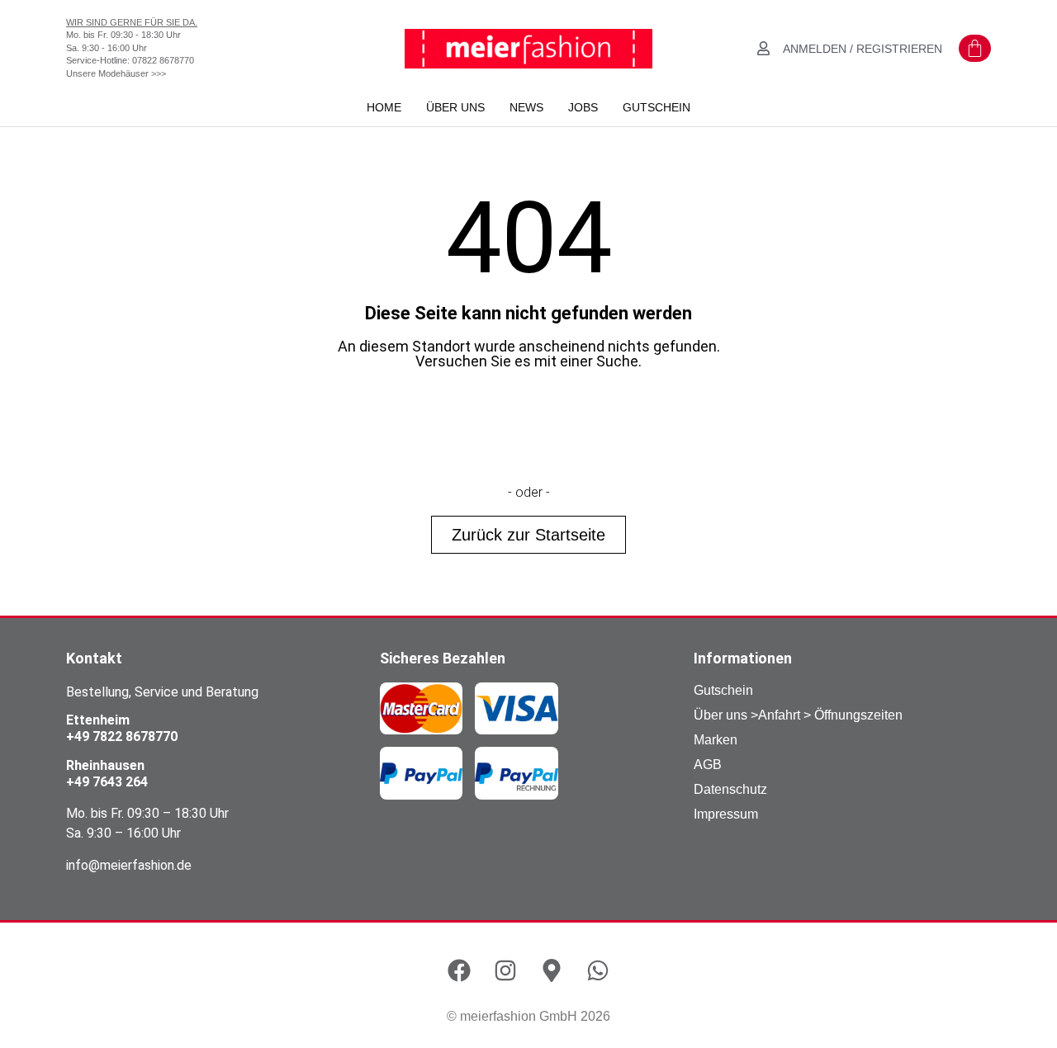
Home (384, 107)
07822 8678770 (163, 60)
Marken (715, 740)
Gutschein (656, 107)
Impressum (726, 814)
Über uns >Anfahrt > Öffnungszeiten (798, 715)
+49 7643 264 (107, 782)
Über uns (455, 107)
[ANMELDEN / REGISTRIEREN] (763, 48)
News (526, 107)
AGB (708, 765)
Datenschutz (730, 789)
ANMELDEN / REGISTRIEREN (862, 48)
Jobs (583, 107)
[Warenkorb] (975, 48)
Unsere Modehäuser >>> (116, 73)
